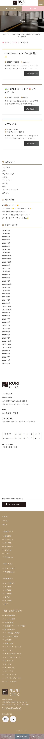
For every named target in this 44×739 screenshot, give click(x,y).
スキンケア (6, 167)
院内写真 (8, 543)
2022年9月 (6, 350)
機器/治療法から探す (12, 611)
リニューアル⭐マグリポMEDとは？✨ (16, 208)
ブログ (7, 553)
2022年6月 (6, 360)
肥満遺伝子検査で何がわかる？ (13, 211)
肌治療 (25, 97)
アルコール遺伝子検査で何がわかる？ (16, 215)
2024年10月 (7, 284)
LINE (34, 8)
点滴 (4, 170)
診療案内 (7, 578)
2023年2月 (6, 335)
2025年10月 (7, 262)
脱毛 (6, 604)
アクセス (37, 736)
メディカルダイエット (13, 678)
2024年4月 (6, 297)
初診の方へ (9, 546)
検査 (4, 186)
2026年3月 (6, 246)
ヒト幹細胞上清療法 (12, 633)
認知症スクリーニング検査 (15, 626)
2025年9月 (6, 265)
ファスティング (8, 174)
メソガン (8, 664)
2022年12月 (7, 341)
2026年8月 (6, 230)
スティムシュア (10, 674)
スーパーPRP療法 (11, 636)
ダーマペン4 (9, 667)
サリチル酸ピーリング (13, 654)
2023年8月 (6, 316)
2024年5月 (6, 294)
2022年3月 (6, 363)
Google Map (14, 504)
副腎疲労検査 (10, 629)
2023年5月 (6, 325)
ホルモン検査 (10, 619)
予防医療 (8, 590)
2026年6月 (6, 237)
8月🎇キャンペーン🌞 (10, 205)
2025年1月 (6, 281)
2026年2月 (6, 249)
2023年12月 (7, 306)
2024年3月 (6, 300)
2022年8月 (6, 354)
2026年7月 (6, 233)
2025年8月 (6, 268)
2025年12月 (7, 256)
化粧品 (4, 177)
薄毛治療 (8, 600)
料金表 (4, 525)
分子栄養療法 (10, 583)
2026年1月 (6, 252)
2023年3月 (6, 332)
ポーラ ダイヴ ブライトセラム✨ (15, 218)
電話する (8, 736)
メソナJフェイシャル (13, 657)
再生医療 (8, 594)
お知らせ (26, 62)
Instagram (12, 8)
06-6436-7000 (10, 413)
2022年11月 (7, 344)
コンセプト (9, 539)
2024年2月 (6, 303)
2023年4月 (6, 328)
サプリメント (12, 132)
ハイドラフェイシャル (10, 189)
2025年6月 (6, 275)
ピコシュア (9, 661)
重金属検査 (9, 622)
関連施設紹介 (10, 572)
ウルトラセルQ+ (11, 681)
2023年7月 (6, 319)
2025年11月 (7, 259)
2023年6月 (6, 322)
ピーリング (9, 650)
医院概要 (8, 536)
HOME (5, 517)
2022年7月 (6, 357)
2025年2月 (6, 278)
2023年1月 (6, 338)
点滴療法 (8, 640)
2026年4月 (6, 243)
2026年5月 (6, 240)
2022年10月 (7, 347)
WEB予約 (23, 736)
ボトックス (9, 671)
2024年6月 (6, 290)
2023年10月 (7, 309)
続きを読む (30, 73)
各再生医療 (9, 643)
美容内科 (8, 587)
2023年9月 (6, 313)
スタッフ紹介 (10, 568)
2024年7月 (6, 287)
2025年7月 (6, 271)
